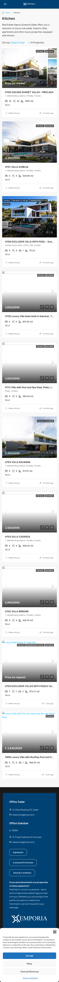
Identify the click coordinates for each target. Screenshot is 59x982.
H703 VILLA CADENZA (17, 536)
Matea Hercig (14, 113)
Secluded (49, 346)
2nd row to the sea (20, 200)
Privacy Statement (30, 978)
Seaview (6, 204)
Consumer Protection (23, 862)
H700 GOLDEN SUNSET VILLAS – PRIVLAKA (29, 92)
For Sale (40, 51)
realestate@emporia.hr (23, 814)
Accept (29, 955)
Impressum (18, 852)
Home (7, 13)
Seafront (49, 51)
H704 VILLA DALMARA (18, 462)
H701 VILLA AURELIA (16, 166)
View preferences (29, 971)
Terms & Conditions (22, 872)
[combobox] (20, 43)
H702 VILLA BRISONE (17, 611)
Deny (29, 963)
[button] (54, 931)
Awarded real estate (39, 200)
